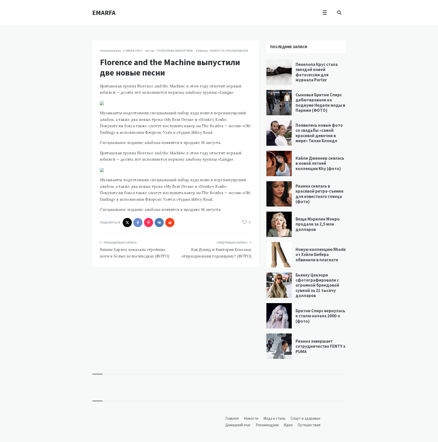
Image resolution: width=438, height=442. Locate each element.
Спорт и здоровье (305, 418)
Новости (217, 50)
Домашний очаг (238, 424)
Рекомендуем (237, 50)
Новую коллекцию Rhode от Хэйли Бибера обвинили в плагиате (321, 255)
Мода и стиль (274, 418)
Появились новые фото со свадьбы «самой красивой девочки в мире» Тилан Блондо (319, 132)
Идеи (288, 424)
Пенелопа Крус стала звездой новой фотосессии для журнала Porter (317, 72)
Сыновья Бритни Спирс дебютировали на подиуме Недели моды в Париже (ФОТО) (320, 102)
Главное (232, 418)
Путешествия (309, 424)
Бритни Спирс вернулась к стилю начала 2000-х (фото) (320, 316)
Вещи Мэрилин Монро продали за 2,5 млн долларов (318, 224)
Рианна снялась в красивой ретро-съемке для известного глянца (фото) (319, 193)
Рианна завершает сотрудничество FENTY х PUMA (320, 346)
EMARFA (104, 12)
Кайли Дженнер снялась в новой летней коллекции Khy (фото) (320, 163)
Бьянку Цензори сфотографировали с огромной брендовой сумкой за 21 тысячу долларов (317, 285)
